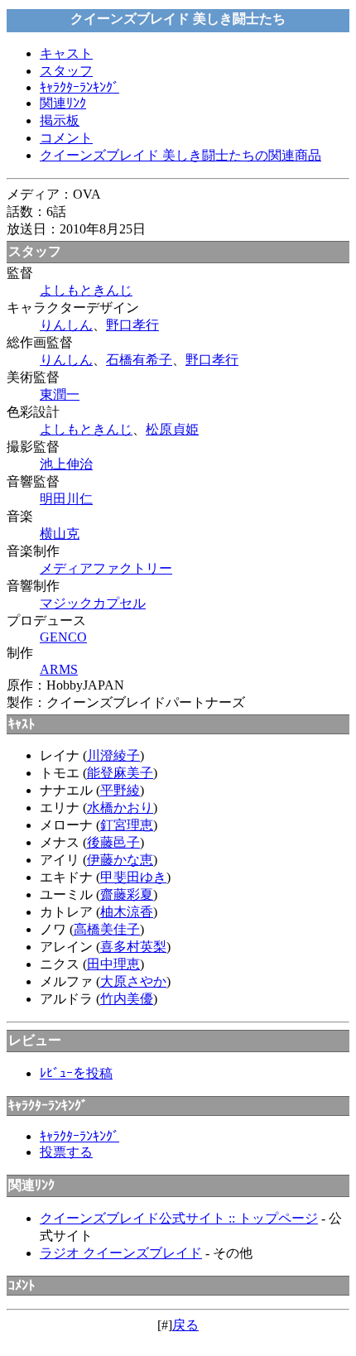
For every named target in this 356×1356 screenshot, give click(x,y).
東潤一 (59, 394)
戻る (185, 1325)
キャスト (66, 53)
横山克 (59, 534)
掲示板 (59, 120)
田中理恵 (113, 964)
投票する (66, 1152)
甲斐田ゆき (133, 877)
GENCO (63, 637)
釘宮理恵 (126, 825)
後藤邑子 (113, 842)
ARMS (59, 669)
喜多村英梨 (133, 947)
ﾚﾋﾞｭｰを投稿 (76, 1073)
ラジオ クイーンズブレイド (121, 1253)
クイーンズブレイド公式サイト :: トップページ (179, 1218)
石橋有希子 (139, 360)
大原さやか (133, 981)
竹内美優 (126, 999)
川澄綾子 (113, 755)
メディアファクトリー (106, 568)
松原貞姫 (172, 429)
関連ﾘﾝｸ (63, 103)
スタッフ (66, 71)
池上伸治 (66, 464)
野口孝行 (132, 325)
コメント (66, 138)
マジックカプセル (93, 603)
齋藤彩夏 (126, 894)
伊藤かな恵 (120, 860)
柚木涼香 (126, 912)
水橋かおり (120, 808)
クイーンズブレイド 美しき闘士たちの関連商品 (180, 155)
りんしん (66, 325)
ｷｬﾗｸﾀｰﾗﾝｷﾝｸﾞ (79, 87)
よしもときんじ (86, 290)
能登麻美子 (120, 773)
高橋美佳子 (107, 929)
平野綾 (120, 790)
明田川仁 (66, 499)
